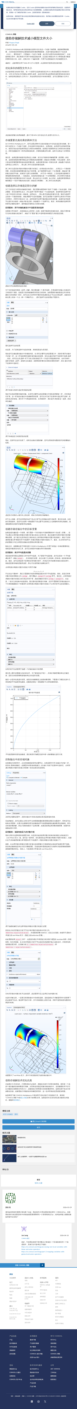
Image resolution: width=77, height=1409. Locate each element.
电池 (10, 1295)
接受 (46, 23)
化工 (11, 1282)
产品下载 (33, 1386)
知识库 (32, 1376)
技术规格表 (13, 1343)
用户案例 (33, 1347)
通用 (16, 1114)
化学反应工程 (13, 1285)
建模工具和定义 (60, 1303)
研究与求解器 (8, 1114)
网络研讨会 (13, 1369)
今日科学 (12, 1278)
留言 (38, 1127)
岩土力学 (43, 1293)
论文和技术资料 (35, 1350)
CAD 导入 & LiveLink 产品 (13, 1309)
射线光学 (27, 1316)
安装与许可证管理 (61, 1300)
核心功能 (23, 1098)
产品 (11, 1340)
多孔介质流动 (29, 1287)
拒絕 (63, 23)
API (56, 1280)
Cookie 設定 (30, 24)
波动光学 (27, 1322)
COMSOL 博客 (10, 34)
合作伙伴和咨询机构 (36, 1379)
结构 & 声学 (44, 1282)
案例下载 (33, 1340)
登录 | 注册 (38, 1183)
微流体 (27, 1290)
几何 (56, 1293)
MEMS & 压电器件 (45, 1285)
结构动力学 (43, 1303)
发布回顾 (12, 1354)
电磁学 (27, 1303)
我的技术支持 (34, 1372)
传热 (26, 1280)
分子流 (27, 1284)
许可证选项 (13, 1347)
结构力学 (43, 1300)
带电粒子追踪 (29, 1319)
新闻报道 (53, 1376)
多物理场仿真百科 (56, 1357)
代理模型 (58, 1284)
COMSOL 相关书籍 (36, 1354)
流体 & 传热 (29, 1278)
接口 (11, 1306)
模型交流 (53, 1350)
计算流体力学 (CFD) (29, 1298)
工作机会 (53, 1372)
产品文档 (33, 1383)
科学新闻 (43, 1278)
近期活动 (12, 1376)
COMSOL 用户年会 (16, 1379)
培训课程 (53, 1343)
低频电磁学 (28, 1309)
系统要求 (12, 1350)
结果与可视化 (59, 1323)
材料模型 (43, 1296)
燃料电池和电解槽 (15, 1288)
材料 (56, 1307)
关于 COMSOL (55, 1369)
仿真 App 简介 (34, 1357)
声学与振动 (43, 1290)
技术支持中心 (34, 1369)
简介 (56, 1320)
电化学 (11, 1291)
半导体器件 (28, 1312)
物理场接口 (58, 1310)
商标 (23, 1396)
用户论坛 (53, 1347)
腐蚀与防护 (13, 1301)
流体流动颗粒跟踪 (30, 1293)
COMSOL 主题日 (15, 1372)
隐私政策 (17, 1396)
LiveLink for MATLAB (13, 1318)
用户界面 (58, 1313)
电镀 (10, 1298)
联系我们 (17, 1100)
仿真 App (58, 1287)
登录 (12, 1396)
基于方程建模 (59, 1297)
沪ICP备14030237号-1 (42, 1396)
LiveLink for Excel (14, 1314)
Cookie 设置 (30, 1396)
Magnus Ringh (14, 42)
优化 (56, 1290)
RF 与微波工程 (29, 1306)
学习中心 (53, 1340)
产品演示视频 (34, 1343)
